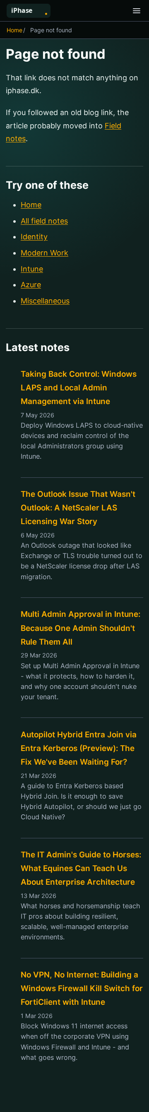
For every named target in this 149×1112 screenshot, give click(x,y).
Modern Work (44, 252)
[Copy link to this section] (115, 55)
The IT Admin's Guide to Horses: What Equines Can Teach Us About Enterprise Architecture (81, 868)
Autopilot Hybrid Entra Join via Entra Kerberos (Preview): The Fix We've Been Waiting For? (79, 748)
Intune (32, 269)
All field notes (44, 221)
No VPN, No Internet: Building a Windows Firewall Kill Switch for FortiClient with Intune (82, 988)
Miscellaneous (45, 300)
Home (14, 30)
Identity (34, 236)
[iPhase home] (32, 10)
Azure (31, 284)
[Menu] (136, 11)
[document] (74, 575)
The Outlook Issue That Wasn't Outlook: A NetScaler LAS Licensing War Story (78, 507)
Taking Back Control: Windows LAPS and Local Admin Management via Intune (79, 387)
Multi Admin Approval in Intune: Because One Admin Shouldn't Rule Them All (80, 627)
